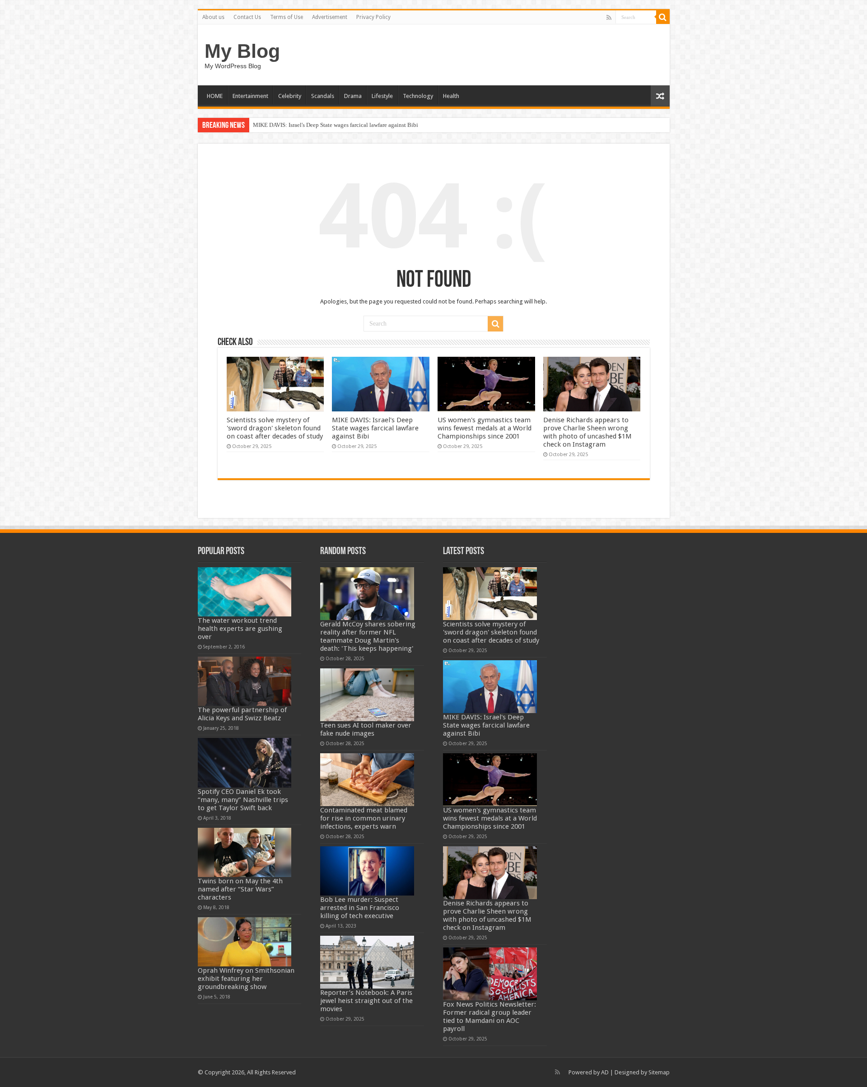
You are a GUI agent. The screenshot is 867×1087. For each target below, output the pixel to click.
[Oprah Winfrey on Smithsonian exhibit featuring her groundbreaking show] (245, 941)
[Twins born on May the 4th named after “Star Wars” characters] (245, 852)
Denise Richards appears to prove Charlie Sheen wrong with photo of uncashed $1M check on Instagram (587, 432)
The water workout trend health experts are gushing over (240, 628)
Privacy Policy (373, 17)
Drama (353, 96)
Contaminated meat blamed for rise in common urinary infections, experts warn (363, 818)
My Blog (242, 51)
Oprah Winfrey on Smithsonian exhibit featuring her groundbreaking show (246, 978)
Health (451, 96)
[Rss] (609, 17)
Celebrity (289, 96)
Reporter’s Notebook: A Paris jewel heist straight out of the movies (366, 1001)
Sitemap (659, 1072)
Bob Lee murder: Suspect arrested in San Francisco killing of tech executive (359, 908)
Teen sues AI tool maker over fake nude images (365, 729)
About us (213, 17)
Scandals (322, 96)
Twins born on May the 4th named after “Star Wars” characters (240, 889)
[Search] (663, 17)
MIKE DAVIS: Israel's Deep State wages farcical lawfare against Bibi (335, 124)
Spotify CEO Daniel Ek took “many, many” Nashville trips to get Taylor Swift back (243, 800)
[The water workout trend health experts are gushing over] (245, 591)
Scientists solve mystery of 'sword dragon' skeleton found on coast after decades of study (275, 428)
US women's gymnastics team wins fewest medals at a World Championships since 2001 (484, 428)
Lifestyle (382, 96)
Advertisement (329, 17)
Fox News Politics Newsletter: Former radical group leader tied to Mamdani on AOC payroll (489, 1016)
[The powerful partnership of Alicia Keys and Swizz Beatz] (245, 681)
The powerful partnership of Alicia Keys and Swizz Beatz (242, 714)
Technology (418, 96)
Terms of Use (286, 17)
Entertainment (250, 96)
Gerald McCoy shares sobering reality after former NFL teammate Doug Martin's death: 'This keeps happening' (367, 636)
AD (605, 1072)
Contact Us (247, 17)
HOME (215, 96)
